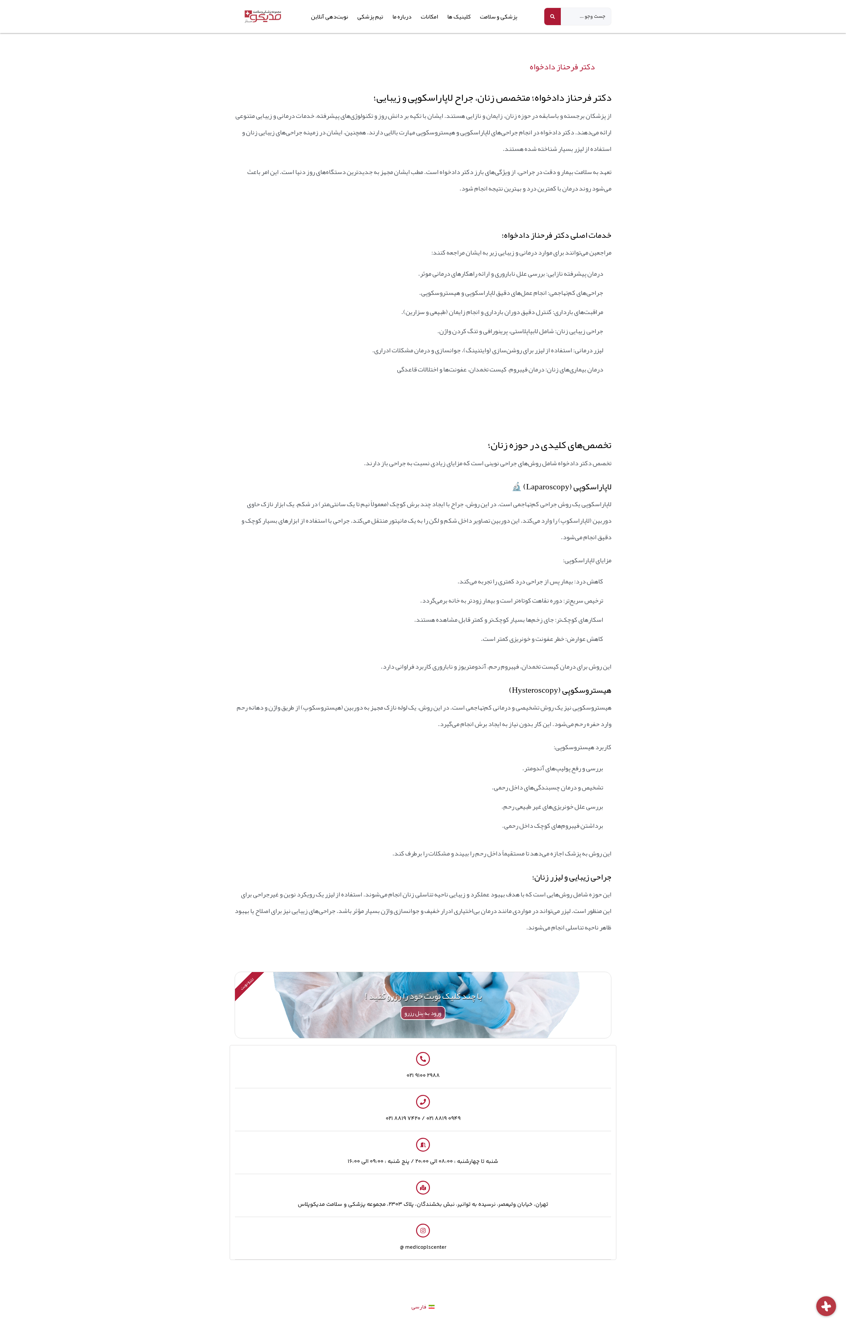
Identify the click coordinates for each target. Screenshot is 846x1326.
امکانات (429, 16)
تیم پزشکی (370, 16)
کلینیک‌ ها (459, 16)
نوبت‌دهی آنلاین (329, 16)
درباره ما (401, 16)
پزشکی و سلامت (498, 16)
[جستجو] (552, 16)
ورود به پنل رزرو (423, 1013)
